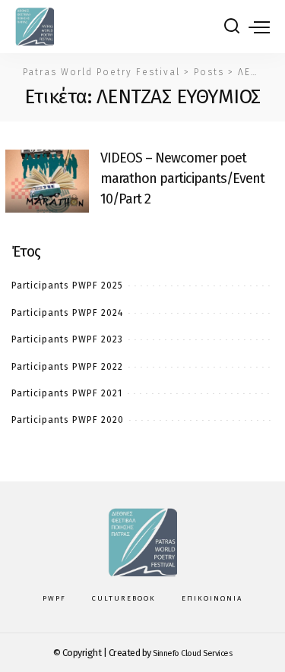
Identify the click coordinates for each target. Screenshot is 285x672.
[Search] (232, 26)
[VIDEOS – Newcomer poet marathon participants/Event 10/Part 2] (47, 181)
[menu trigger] (259, 26)
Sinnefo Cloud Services (192, 653)
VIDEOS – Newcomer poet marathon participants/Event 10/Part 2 (182, 178)
